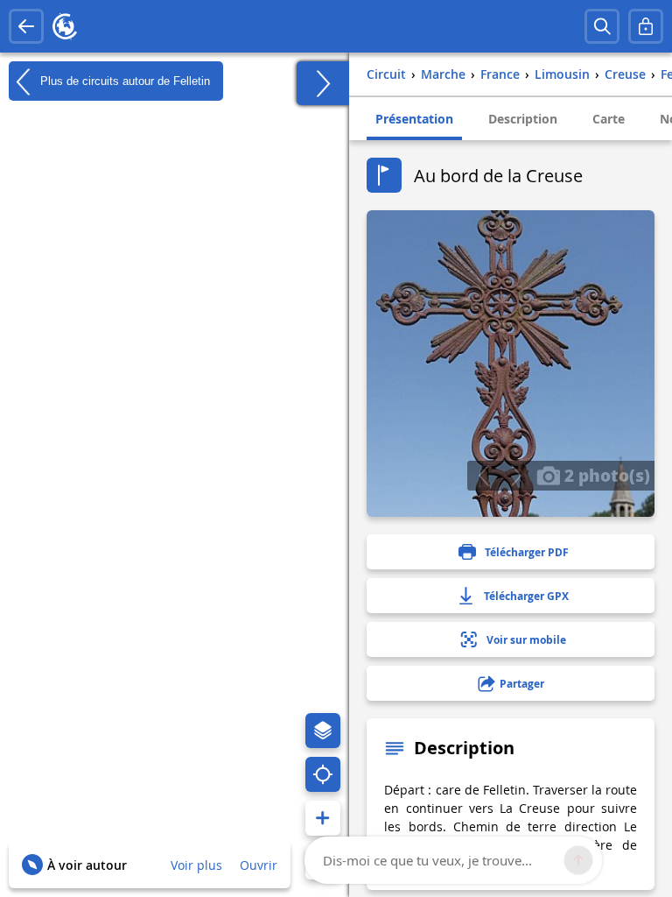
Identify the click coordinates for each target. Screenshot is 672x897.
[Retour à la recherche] (26, 26)
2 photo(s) (605, 475)
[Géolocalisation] (322, 774)
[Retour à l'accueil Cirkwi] (64, 26)
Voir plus (196, 865)
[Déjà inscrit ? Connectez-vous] (645, 26)
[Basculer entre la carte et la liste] (323, 83)
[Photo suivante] (516, 476)
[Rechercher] (602, 26)
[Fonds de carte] (322, 730)
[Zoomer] (322, 818)
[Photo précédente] (483, 476)
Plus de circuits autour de (123, 80)
